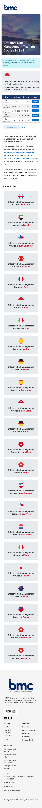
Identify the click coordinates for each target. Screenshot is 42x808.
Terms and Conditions (7, 731)
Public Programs (27, 727)
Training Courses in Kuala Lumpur (10, 761)
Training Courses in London (10, 750)
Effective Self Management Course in (21, 203)
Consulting (26, 737)
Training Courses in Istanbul (10, 767)
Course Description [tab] (11, 127)
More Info (35, 101)
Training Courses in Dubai (10, 756)
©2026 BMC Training (18, 800)
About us (7, 727)
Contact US (7, 739)
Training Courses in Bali (21, 158)
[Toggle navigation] (38, 7)
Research (25, 733)
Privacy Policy (8, 736)
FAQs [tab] (23, 127)
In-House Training (28, 740)
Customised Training (29, 730)
